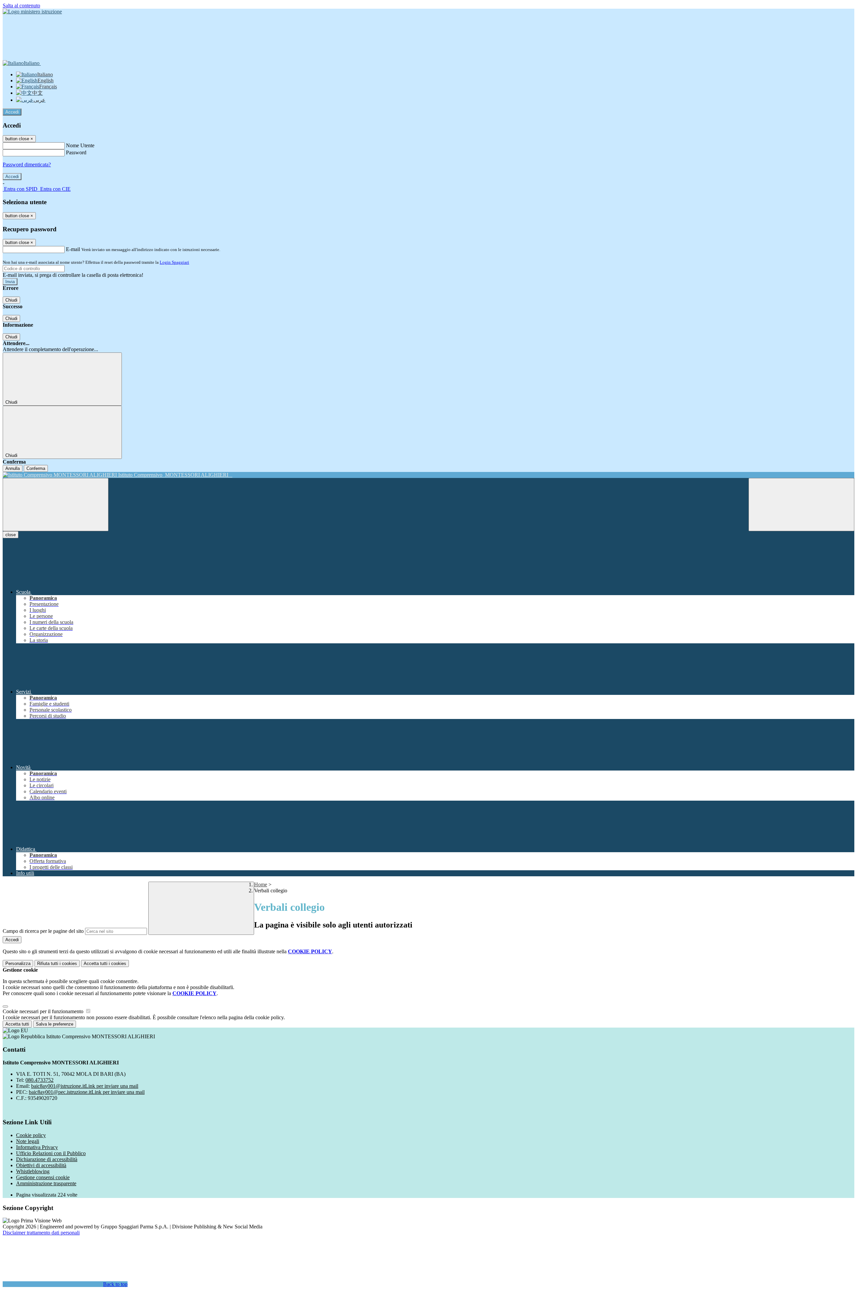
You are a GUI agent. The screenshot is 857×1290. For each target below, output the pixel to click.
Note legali (27, 1141)
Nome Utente (80, 145)
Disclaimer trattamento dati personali (41, 1232)
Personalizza (17, 963)
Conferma (35, 468)
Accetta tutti (105, 963)
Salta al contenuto (21, 5)
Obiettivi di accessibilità (41, 1165)
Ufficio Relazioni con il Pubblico (51, 1153)
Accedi (12, 111)
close (10, 534)
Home (260, 884)
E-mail (73, 249)
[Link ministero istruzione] (32, 11)
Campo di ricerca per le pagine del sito (43, 931)
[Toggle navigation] (55, 504)
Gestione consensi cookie (43, 1177)
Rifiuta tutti (57, 963)
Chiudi (11, 300)
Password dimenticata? (27, 164)
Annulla (12, 468)
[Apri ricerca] (801, 504)
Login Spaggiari (174, 262)
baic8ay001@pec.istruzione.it (87, 1092)
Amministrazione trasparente (46, 1183)
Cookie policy (31, 1135)
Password (76, 152)
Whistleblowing (33, 1171)
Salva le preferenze (54, 1024)
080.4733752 (39, 1080)
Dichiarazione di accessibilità (46, 1159)
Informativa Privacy (37, 1147)
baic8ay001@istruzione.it (84, 1086)
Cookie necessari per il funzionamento (44, 1011)
